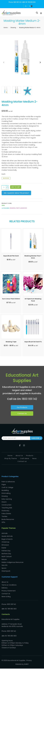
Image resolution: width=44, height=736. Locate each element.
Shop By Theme (10, 458)
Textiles (4, 516)
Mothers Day (6, 554)
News (34, 458)
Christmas (5, 542)
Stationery (5, 511)
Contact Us (22, 413)
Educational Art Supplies (16, 660)
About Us (19, 455)
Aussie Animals (7, 536)
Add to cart (15, 187)
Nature (4, 559)
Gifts (3, 522)
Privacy (29, 660)
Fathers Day (6, 551)
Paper (4, 484)
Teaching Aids (7, 508)
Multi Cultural (6, 556)
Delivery (4, 588)
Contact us (22, 461)
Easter (4, 548)
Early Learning (7, 499)
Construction (6, 505)
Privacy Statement (9, 591)
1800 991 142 (29, 399)
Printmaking (6, 493)
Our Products (22, 407)
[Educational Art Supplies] (11, 14)
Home (5, 27)
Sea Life (4, 565)
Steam (4, 502)
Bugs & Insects (7, 539)
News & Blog (6, 596)
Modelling (5, 490)
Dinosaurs (5, 545)
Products (29, 455)
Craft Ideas (24, 458)
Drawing (13, 27)
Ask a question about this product (16, 193)
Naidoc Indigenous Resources (12, 562)
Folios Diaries (6, 513)
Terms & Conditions (9, 585)
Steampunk (6, 571)
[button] (40, 62)
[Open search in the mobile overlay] (37, 13)
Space (4, 568)
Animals (4, 533)
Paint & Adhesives (21, 208)
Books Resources (8, 519)
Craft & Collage (7, 487)
